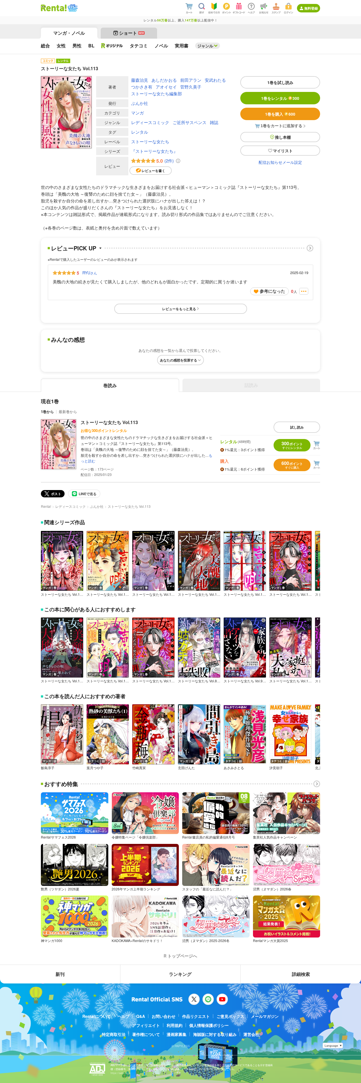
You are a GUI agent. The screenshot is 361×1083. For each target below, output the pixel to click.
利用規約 (174, 1025)
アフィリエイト (146, 1025)
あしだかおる (164, 80)
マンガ (137, 113)
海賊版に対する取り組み (215, 1034)
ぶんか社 (139, 103)
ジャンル (205, 45)
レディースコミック (150, 122)
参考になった (272, 291)
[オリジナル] (112, 45)
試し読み (297, 427)
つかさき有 (141, 87)
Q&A (140, 1016)
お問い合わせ (163, 1016)
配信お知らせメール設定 (280, 162)
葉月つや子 (95, 768)
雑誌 (214, 122)
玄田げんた (186, 768)
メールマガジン (265, 1016)
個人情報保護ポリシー (209, 1025)
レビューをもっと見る (179, 308)
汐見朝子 (276, 768)
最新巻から (68, 411)
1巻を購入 (280, 114)
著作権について (146, 1034)
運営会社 (251, 1034)
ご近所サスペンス (189, 122)
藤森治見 (139, 80)
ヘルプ (123, 1016)
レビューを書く (153, 170)
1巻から (47, 411)
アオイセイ (166, 87)
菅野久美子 (190, 87)
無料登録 (311, 8)
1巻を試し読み (280, 82)
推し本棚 (283, 137)
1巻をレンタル (280, 98)
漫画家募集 (176, 1034)
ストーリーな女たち (150, 141)
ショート (131, 33)
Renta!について (96, 1016)
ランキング (180, 974)
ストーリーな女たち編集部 (156, 93)
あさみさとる (234, 768)
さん (89, 272)
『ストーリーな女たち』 (154, 151)
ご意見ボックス (230, 1016)
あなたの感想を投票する (178, 360)
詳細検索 (301, 974)
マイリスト (283, 150)
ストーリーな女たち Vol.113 (109, 422)
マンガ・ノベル (69, 33)
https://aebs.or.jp (120, 1073)
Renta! (46, 506)
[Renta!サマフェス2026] (72, 8)
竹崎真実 (139, 768)
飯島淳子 (47, 768)
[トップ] (54, 8)
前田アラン (190, 80)
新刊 (60, 974)
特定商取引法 (114, 1034)
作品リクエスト (196, 1016)
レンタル (139, 132)
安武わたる (215, 80)
